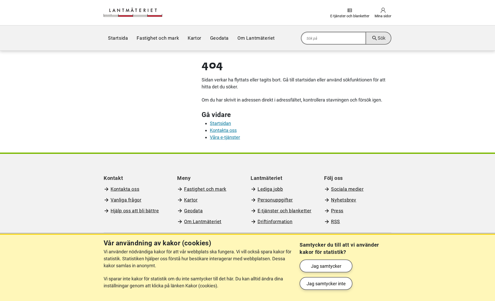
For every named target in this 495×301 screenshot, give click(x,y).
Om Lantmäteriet (256, 38)
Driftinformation (275, 221)
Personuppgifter (275, 200)
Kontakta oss (223, 130)
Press (337, 210)
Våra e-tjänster (225, 137)
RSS (335, 221)
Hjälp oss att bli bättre (135, 210)
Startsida (118, 38)
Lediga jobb (270, 189)
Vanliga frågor (126, 200)
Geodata (219, 38)
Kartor (194, 38)
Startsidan (220, 123)
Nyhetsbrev (343, 200)
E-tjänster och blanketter (284, 210)
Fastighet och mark (158, 38)
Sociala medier (347, 189)
